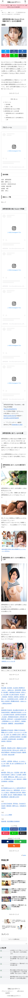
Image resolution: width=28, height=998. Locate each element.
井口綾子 (22, 694)
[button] (25, 471)
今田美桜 (4, 697)
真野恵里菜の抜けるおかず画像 (12, 108)
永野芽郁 (9, 761)
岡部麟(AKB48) (15, 701)
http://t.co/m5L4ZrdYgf (10, 415)
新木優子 (5, 692)
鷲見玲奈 (9, 741)
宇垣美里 (10, 697)
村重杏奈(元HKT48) (15, 792)
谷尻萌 (21, 750)
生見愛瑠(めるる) (19, 763)
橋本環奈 (3, 772)
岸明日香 (22, 717)
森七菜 (10, 794)
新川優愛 (23, 737)
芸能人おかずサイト (14, 2)
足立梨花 (15, 688)
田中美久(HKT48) (7, 750)
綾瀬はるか (11, 690)
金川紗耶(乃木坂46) (8, 714)
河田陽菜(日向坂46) (13, 717)
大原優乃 (21, 699)
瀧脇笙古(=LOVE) (21, 748)
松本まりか (9, 790)
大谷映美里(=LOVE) (12, 699)
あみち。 (4, 690)
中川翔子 (3, 761)
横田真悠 (8, 806)
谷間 (25, 670)
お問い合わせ (20, 991)
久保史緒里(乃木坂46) (20, 719)
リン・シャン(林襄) (6, 814)
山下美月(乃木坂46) (6, 803)
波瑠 (21, 772)
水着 (20, 670)
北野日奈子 (10, 719)
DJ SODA (4, 754)
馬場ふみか (10, 772)
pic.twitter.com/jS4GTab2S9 (11, 418)
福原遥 (5, 777)
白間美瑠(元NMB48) (15, 737)
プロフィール (7, 102)
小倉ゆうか (23, 701)
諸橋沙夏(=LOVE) (14, 797)
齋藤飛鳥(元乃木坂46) (7, 730)
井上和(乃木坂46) (14, 694)
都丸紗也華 (11, 754)
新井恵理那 (18, 690)
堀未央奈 (19, 779)
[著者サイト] (7, 841)
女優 (10, 667)
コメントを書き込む (14, 939)
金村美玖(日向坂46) (20, 714)
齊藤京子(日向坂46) (19, 730)
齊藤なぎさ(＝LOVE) (7, 732)
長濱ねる (15, 761)
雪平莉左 (15, 803)
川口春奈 (4, 717)
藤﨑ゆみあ (11, 777)
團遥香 (24, 752)
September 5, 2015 (17, 424)
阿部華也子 (22, 688)
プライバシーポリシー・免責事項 (8, 992)
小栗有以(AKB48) (7, 703)
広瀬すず (13, 774)
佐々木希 (6, 734)
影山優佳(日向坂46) (18, 710)
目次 (12, 99)
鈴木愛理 (4, 739)
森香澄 (5, 794)
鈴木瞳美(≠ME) (12, 739)
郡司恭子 (17, 721)
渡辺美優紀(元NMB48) (13, 821)
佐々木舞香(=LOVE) (15, 734)
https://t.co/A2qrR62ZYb (10, 409)
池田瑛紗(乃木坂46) (14, 692)
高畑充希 (3, 748)
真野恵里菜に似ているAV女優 (11, 111)
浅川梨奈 (9, 688)
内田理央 (16, 697)
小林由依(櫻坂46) (19, 723)
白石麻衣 (5, 737)
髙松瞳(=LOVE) (11, 748)
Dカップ (4, 670)
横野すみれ (15, 806)
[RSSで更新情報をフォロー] (14, 845)
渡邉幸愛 (3, 821)
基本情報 (8, 104)
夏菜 (7, 763)
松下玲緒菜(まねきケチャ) (8, 788)
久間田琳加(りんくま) (8, 721)
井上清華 (5, 694)
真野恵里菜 (17, 790)
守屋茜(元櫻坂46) (17, 794)
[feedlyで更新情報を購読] (20, 841)
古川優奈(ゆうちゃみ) (10, 779)
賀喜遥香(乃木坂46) (6, 710)
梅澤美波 (22, 697)
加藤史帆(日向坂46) (16, 712)
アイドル (5, 667)
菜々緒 (12, 763)
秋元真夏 (3, 688)
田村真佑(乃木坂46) (16, 752)
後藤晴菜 (10, 723)
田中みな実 (16, 750)
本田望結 (10, 781)
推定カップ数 (9, 106)
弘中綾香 (18, 774)
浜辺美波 (16, 772)
